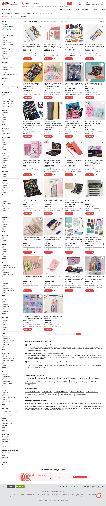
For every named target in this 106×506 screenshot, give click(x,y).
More (26, 397)
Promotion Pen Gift (62, 381)
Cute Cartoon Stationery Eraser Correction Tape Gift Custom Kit (32, 277)
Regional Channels (79, 494)
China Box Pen (41, 378)
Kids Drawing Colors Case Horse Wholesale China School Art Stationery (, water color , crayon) (74, 278)
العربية (59, 496)
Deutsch (48, 496)
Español (19, 496)
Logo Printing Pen (63, 378)
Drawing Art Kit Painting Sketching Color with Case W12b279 (52, 162)
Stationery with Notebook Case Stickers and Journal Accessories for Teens (31, 162)
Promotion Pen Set (92, 381)
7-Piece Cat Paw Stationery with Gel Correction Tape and (53, 277)
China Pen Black (30, 378)
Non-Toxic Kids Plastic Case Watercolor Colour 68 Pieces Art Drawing (94, 123)
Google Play (20, 486)
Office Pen (29, 381)
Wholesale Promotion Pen (77, 391)
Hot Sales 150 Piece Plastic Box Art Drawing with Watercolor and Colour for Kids (32, 84)
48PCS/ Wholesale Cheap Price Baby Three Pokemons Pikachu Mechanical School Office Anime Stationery (95, 278)
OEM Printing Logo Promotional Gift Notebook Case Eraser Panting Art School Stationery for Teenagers (53, 46)
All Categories (7, 9)
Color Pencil (54, 6)
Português (25, 496)
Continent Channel (63, 494)
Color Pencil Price (31, 394)
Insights (94, 494)
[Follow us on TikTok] (90, 486)
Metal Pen (73, 378)
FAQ (48, 491)
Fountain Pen (5, 460)
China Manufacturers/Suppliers (32, 494)
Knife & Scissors (6, 457)
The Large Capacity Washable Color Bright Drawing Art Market (94, 84)
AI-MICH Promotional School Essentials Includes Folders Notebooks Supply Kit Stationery (74, 46)
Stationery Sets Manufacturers (37, 6)
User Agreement (46, 498)
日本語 (67, 496)
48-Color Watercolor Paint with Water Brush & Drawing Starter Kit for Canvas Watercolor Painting (31, 46)
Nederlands (53, 496)
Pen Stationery (48, 6)
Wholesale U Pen (47, 391)
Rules (103, 9)
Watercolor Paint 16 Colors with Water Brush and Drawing (94, 45)
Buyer (68, 9)
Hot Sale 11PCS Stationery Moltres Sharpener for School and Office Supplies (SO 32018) (53, 316)
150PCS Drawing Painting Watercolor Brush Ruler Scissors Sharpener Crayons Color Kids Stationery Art (74, 123)
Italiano (42, 496)
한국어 (63, 496)
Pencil (3, 455)
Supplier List (14, 16)
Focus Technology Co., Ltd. (54, 500)
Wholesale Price (53, 494)
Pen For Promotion (95, 378)
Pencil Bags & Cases (7, 452)
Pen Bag (81, 381)
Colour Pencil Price (52, 394)
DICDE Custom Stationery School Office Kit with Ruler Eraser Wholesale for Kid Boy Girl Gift (94, 239)
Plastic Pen (52, 378)
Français (30, 496)
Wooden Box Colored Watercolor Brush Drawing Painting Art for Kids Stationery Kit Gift (74, 200)
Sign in (102, 4)
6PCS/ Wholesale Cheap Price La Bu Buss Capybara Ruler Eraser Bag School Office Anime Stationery (32, 316)
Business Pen (83, 378)
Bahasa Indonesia (93, 496)
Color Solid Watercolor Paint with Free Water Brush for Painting (53, 239)
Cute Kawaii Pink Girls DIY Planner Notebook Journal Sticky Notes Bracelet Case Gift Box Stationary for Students (74, 239)
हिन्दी (71, 496)
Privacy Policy (60, 498)
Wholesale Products (44, 494)
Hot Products (13, 494)
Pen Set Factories (81, 394)
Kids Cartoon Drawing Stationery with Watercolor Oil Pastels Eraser (74, 84)
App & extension (85, 9)
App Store (10, 486)
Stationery (4, 462)
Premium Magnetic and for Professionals (74, 161)
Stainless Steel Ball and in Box (94, 199)
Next (78, 334)
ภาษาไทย (76, 496)
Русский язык (37, 496)
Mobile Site (62, 491)
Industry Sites (71, 494)
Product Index (88, 494)
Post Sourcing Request (80, 476)
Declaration (53, 498)
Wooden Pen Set (30, 384)
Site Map (56, 491)
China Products (21, 494)
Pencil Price (41, 394)
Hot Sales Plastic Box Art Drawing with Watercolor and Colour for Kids (32, 200)
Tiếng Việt (86, 496)
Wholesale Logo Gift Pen (61, 391)
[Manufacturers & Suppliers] (10, 3)
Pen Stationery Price (92, 391)
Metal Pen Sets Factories (67, 394)
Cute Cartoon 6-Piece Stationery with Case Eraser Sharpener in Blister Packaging (52, 84)
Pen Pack (37, 381)
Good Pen (73, 381)
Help (77, 9)
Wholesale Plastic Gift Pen (33, 391)
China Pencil (61, 6)
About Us (44, 491)
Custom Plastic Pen (48, 381)
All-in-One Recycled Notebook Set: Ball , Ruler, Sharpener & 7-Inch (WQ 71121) (53, 124)
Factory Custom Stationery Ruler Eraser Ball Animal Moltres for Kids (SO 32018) (53, 200)
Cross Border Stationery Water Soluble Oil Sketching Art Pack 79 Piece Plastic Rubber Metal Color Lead (32, 123)
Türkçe (81, 496)
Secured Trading (25, 16)
